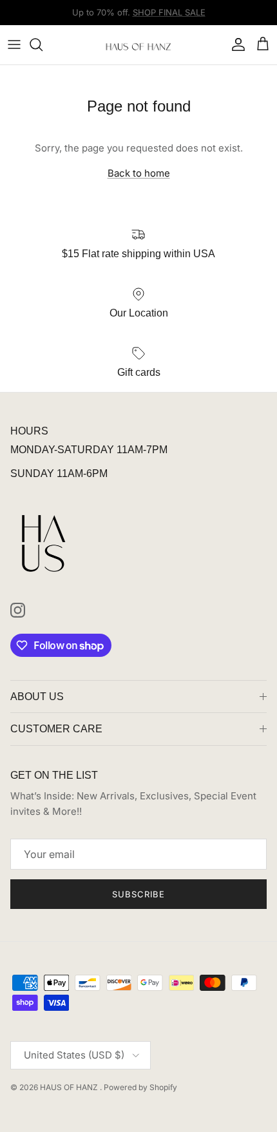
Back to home (139, 173)
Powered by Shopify (140, 1087)
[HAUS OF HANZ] (139, 45)
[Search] (42, 44)
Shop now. (219, 17)
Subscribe (138, 894)
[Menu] (14, 44)
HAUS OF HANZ (70, 1087)
